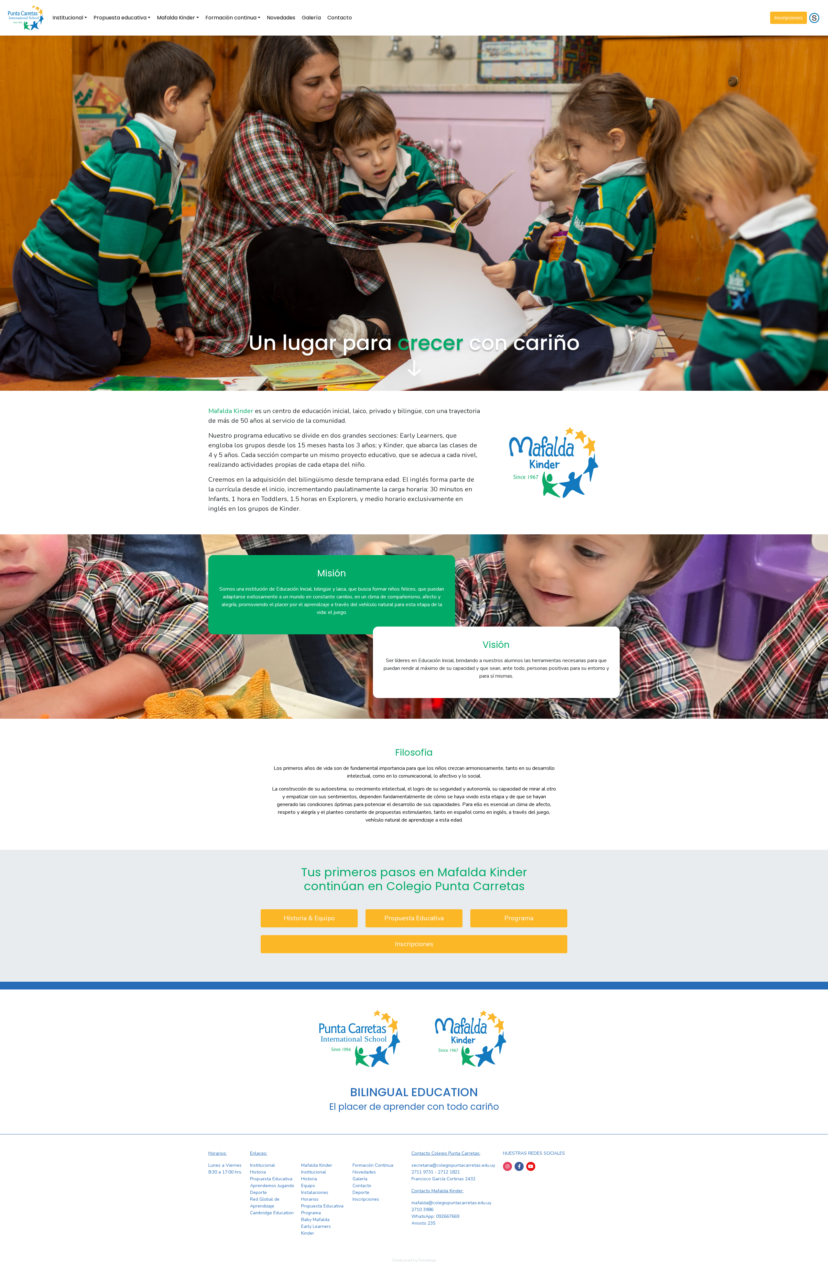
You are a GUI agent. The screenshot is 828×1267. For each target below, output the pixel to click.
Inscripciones (788, 17)
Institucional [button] (67, 17)
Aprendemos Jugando (272, 1186)
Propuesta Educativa (414, 918)
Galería (311, 17)
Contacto (339, 17)
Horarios (310, 1199)
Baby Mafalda (315, 1220)
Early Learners (316, 1226)
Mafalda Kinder (316, 1165)
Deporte (258, 1192)
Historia (258, 1172)
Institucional (262, 1165)
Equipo (308, 1186)
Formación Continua (373, 1165)
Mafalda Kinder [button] (176, 17)
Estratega (427, 1260)
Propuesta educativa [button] (120, 17)
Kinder (307, 1233)
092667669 (447, 1216)
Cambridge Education (272, 1213)
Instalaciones (314, 1192)
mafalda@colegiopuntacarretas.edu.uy (451, 1203)
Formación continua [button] (230, 17)
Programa (518, 918)
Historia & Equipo (309, 918)
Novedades (281, 17)
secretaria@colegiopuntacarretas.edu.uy (453, 1165)
